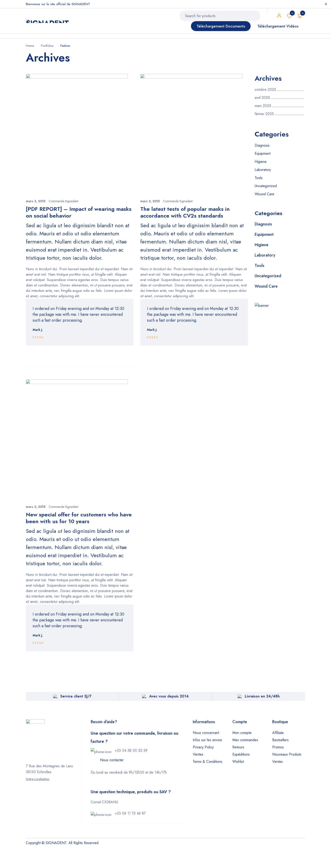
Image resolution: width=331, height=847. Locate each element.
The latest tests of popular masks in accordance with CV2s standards (185, 212)
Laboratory (263, 169)
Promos (278, 747)
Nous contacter (112, 760)
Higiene (261, 161)
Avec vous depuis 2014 (169, 696)
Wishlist (292, 13)
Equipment (262, 153)
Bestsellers (280, 740)
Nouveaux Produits (286, 754)
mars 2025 (263, 106)
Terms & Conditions (207, 761)
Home (30, 45)
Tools (259, 177)
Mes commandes (245, 740)
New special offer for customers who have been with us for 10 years (79, 518)
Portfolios (47, 45)
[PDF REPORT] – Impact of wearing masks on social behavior (78, 212)
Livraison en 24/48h (262, 696)
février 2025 (264, 114)
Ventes (198, 754)
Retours (238, 747)
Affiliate (278, 732)
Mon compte (242, 732)
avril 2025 (262, 97)
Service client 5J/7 (75, 696)
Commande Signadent (63, 201)
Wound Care (264, 194)
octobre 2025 (265, 89)
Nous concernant (206, 732)
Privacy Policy (203, 747)
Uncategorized (266, 185)
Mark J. (38, 329)
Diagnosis (262, 145)
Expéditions (241, 754)
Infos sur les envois (207, 740)
